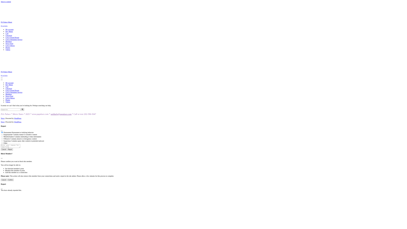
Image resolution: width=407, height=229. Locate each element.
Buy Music (9, 31)
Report (10, 149)
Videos (8, 50)
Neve (2, 118)
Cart (7, 33)
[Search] (22, 109)
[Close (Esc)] (2, 158)
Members (9, 42)
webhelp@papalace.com (61, 114)
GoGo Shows (10, 46)
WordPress (17, 118)
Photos (8, 48)
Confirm (10, 180)
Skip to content (6, 2)
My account (9, 29)
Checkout (9, 35)
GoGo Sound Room (12, 37)
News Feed (9, 44)
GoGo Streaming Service (14, 39)
